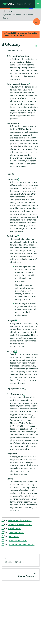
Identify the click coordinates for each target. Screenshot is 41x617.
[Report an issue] (36, 45)
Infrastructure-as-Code (18, 524)
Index (11, 11)
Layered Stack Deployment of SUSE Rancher (18, 15)
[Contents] (36, 21)
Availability (13, 528)
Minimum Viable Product (20, 544)
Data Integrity (15, 532)
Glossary (6, 18)
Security (12, 536)
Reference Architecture (18, 520)
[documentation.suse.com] (4, 11)
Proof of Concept (16, 540)
